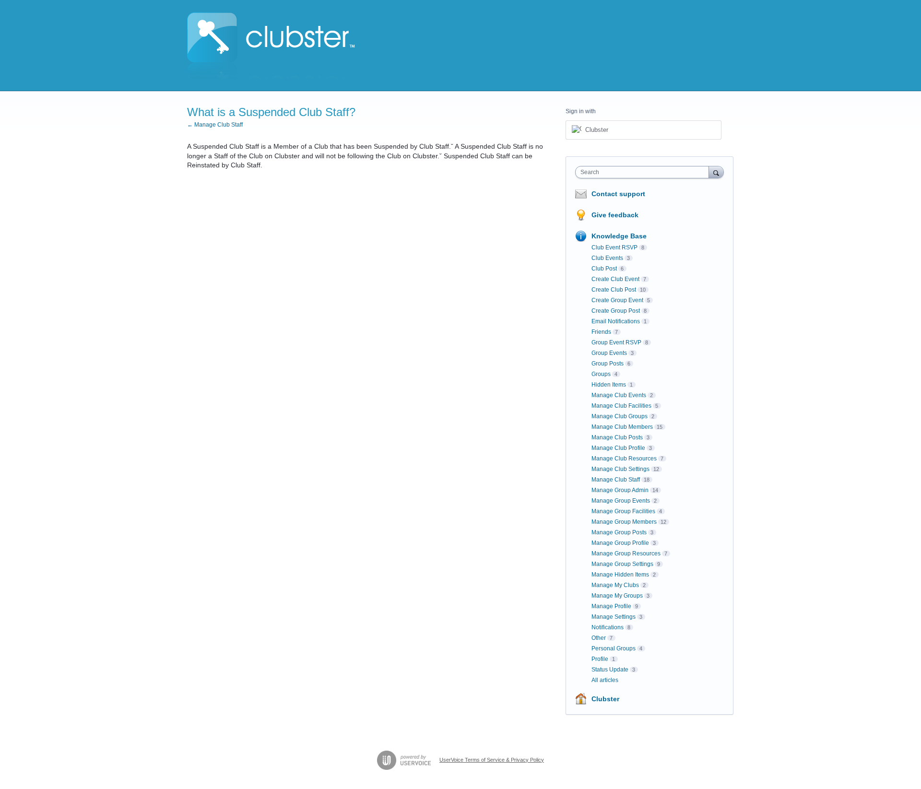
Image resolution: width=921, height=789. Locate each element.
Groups (601, 374)
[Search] (716, 172)
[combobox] (644, 172)
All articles (604, 680)
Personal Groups (613, 648)
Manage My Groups (617, 595)
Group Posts (607, 363)
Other (598, 638)
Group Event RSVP (616, 342)
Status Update (609, 669)
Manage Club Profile (618, 448)
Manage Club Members (622, 427)
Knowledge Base (619, 236)
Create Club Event (615, 279)
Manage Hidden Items (620, 574)
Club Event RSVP (614, 247)
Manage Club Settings (620, 469)
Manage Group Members (624, 521)
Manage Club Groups (619, 416)
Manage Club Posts (617, 437)
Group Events (609, 353)
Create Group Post (615, 310)
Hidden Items (608, 384)
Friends (601, 332)
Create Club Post (613, 289)
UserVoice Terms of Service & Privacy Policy (491, 760)
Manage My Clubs (615, 585)
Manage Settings (613, 616)
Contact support (618, 193)
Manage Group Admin (620, 490)
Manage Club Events (618, 395)
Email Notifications (615, 321)
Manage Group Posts (619, 532)
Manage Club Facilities (621, 405)
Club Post (604, 268)
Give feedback (614, 215)
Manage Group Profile (620, 543)
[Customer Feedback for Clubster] (271, 45)
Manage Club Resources (624, 458)
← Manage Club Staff (215, 124)
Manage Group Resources (626, 553)
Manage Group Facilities (623, 511)
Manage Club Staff (615, 479)
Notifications (607, 627)
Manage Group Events (620, 500)
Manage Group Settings (622, 564)
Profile (599, 659)
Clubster (605, 699)
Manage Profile (611, 606)
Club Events (607, 258)
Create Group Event (617, 300)
